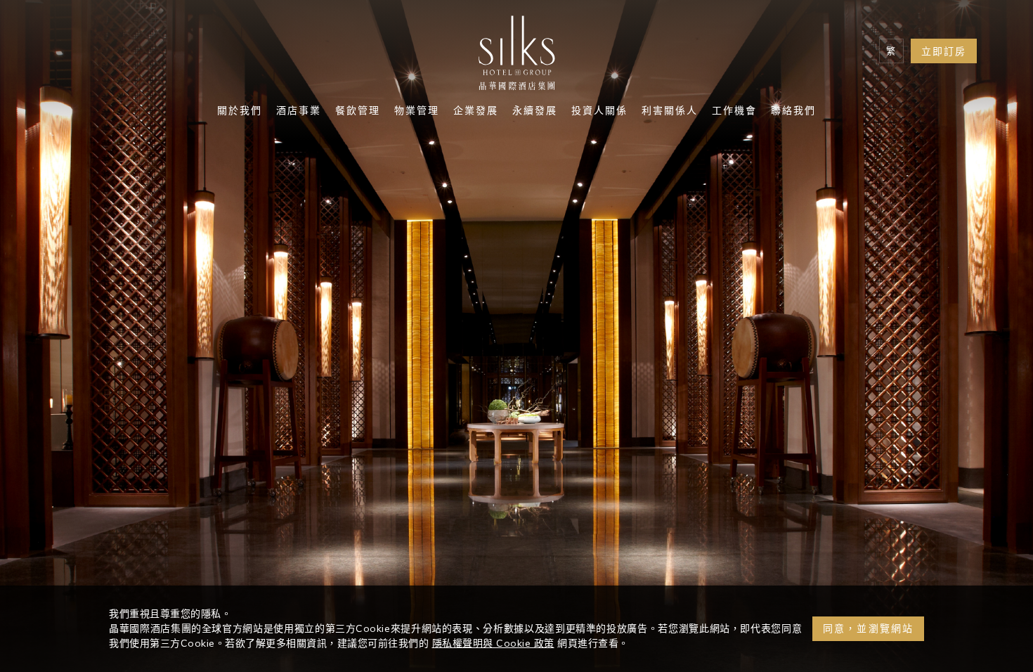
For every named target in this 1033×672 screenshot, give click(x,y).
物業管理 (416, 112)
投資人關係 (599, 112)
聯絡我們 (793, 112)
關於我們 (239, 112)
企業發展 (475, 112)
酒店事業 (298, 112)
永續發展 (534, 112)
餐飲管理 (357, 112)
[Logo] (516, 56)
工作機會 (734, 112)
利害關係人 (670, 112)
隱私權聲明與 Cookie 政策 (493, 643)
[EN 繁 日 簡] (891, 51)
